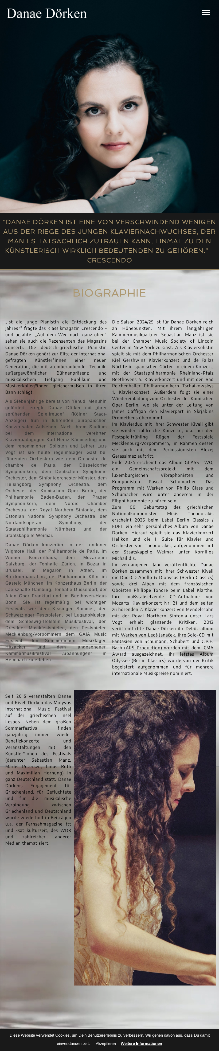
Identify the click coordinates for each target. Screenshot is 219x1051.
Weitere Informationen (141, 1043)
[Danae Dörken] (47, 13)
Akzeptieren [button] (106, 1043)
